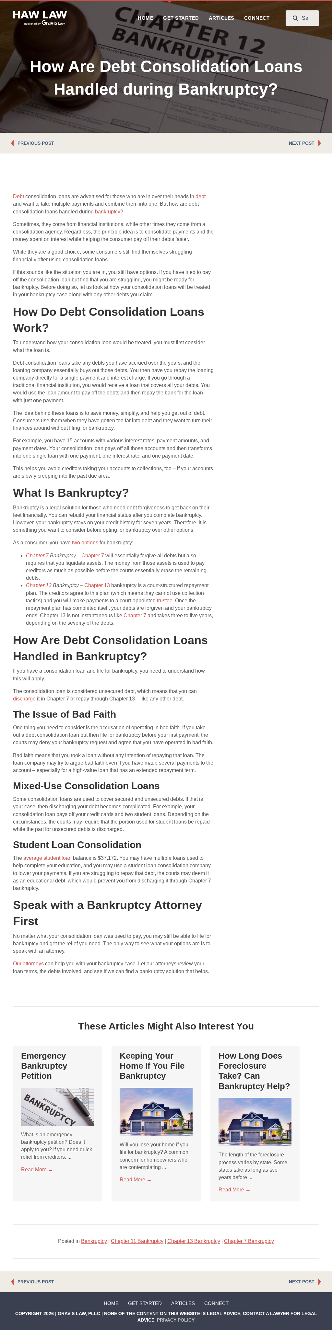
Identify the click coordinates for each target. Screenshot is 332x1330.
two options (85, 542)
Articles (183, 1303)
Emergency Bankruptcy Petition (44, 1066)
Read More (37, 1169)
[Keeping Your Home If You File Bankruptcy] (156, 1111)
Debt (18, 196)
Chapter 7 (37, 555)
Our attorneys (28, 963)
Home (111, 1303)
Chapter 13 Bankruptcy (193, 1241)
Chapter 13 (39, 585)
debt (201, 196)
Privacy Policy (176, 1320)
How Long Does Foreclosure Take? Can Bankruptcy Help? (254, 1071)
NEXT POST (301, 143)
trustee (164, 600)
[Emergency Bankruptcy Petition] (57, 1106)
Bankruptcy (94, 1241)
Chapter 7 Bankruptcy (249, 1241)
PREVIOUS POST (36, 143)
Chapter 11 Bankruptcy (137, 1241)
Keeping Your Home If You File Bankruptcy (152, 1066)
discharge (24, 698)
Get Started (145, 1303)
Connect (216, 1303)
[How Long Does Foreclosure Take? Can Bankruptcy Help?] (255, 1121)
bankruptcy (107, 211)
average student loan (47, 858)
